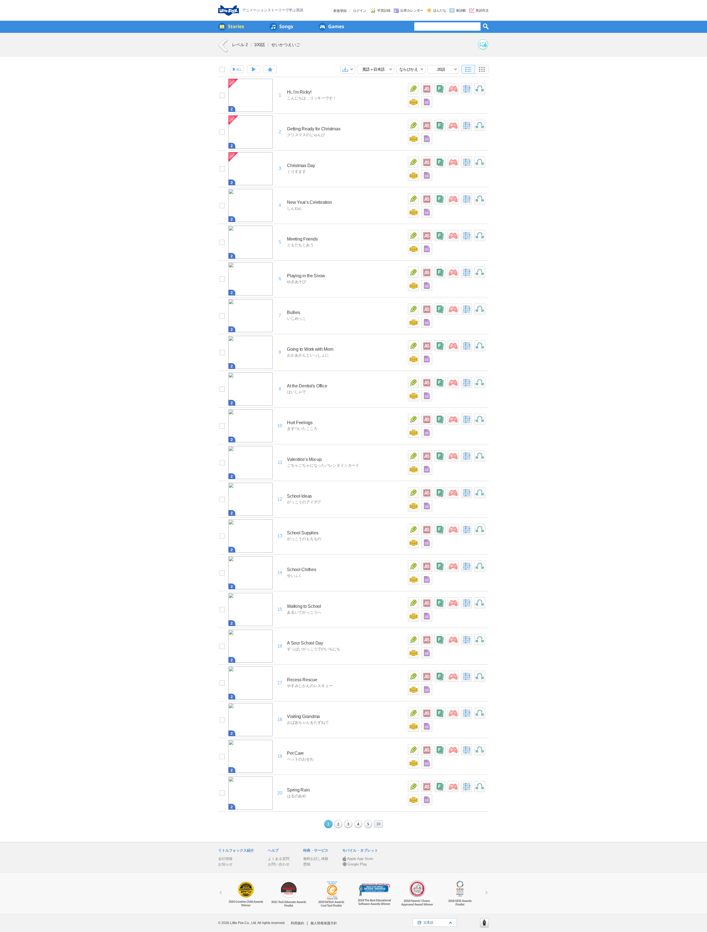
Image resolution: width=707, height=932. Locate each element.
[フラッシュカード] (439, 88)
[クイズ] (413, 88)
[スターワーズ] (453, 88)
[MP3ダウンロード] (479, 88)
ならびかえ (408, 69)
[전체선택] (222, 69)
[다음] (378, 824)
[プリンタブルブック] (413, 101)
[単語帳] (426, 88)
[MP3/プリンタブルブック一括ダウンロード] (347, 69)
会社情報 (225, 859)
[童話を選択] (222, 95)
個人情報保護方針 (323, 923)
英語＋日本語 (373, 69)
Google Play (357, 864)
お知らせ (225, 864)
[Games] (331, 27)
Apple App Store (360, 859)
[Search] (486, 26)
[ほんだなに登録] (270, 69)
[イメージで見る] (482, 69)
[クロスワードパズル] (466, 88)
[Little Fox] (228, 10)
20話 (441, 69)
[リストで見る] (468, 69)
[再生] (253, 69)
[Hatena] (484, 923)
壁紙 (306, 864)
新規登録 (340, 11)
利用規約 (297, 923)
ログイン (359, 11)
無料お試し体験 (315, 859)
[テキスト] (426, 101)
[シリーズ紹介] (483, 45)
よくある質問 (278, 859)
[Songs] (281, 27)
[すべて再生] (237, 69)
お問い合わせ (278, 864)
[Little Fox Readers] (231, 27)
